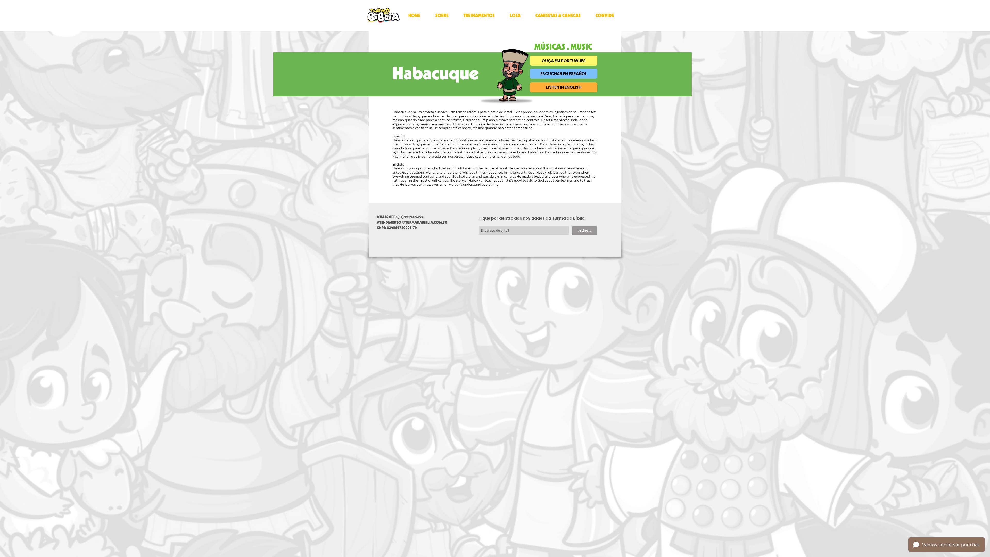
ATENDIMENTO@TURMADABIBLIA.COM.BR (412, 222)
